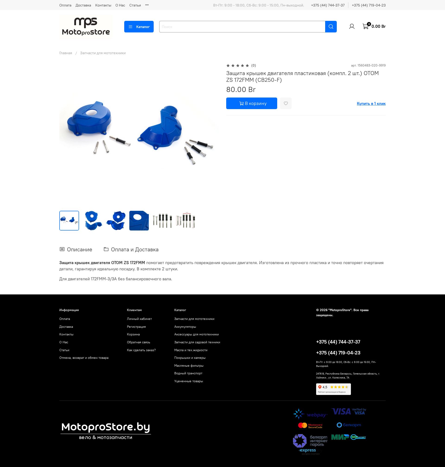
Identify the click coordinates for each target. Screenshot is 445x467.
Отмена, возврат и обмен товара (83, 358)
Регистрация (136, 327)
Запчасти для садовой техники (197, 342)
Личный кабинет (139, 319)
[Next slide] (211, 134)
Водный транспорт (188, 373)
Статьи (135, 5)
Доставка (83, 5)
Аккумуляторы (185, 327)
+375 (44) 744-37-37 (328, 5)
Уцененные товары (188, 381)
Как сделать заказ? (141, 350)
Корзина (133, 334)
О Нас (120, 5)
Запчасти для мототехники (103, 52)
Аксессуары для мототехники (196, 334)
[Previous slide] (66, 134)
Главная (65, 52)
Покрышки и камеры (190, 358)
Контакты (103, 5)
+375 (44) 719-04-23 (369, 5)
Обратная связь (138, 342)
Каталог (143, 26)
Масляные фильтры (188, 365)
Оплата (65, 5)
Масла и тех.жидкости (190, 350)
